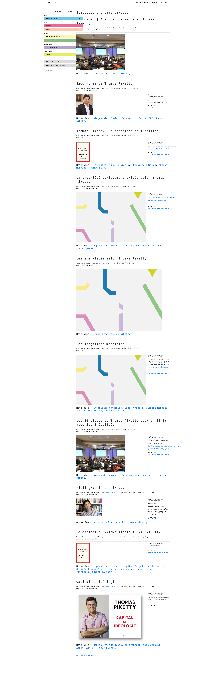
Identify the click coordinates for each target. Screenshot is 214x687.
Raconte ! (49, 29)
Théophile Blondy (114, 28)
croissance (113, 566)
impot (79, 648)
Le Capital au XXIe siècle (111, 165)
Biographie (100, 118)
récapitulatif (115, 522)
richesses (82, 572)
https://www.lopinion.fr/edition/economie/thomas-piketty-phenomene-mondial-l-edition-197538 (162, 148)
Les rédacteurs (153, 2)
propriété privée (121, 246)
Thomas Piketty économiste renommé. (158, 518)
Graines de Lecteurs (52, 18)
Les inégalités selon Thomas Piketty (158, 107)
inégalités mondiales (107, 408)
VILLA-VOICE (51, 3)
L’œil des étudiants (52, 47)
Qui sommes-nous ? (142, 2)
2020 (47, 62)
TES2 (108, 88)
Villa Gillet (164, 2)
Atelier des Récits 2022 (53, 36)
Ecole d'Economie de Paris (128, 118)
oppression (100, 246)
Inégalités (100, 73)
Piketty (103, 569)
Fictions (48, 25)
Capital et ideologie (107, 645)
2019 (53, 62)
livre (91, 569)
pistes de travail (105, 475)
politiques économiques (126, 569)
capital (98, 566)
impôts (127, 566)
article (98, 522)
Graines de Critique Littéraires (56, 65)
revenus (149, 569)
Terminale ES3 (111, 492)
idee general (151, 645)
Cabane (48, 54)
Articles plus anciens (85, 655)
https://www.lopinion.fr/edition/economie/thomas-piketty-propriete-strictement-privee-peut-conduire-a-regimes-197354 (162, 199)
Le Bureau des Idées (52, 40)
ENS (151, 118)
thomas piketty (120, 73)
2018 (59, 62)
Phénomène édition (144, 165)
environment (132, 645)
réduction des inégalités (137, 475)
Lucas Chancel (134, 408)
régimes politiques (149, 246)
